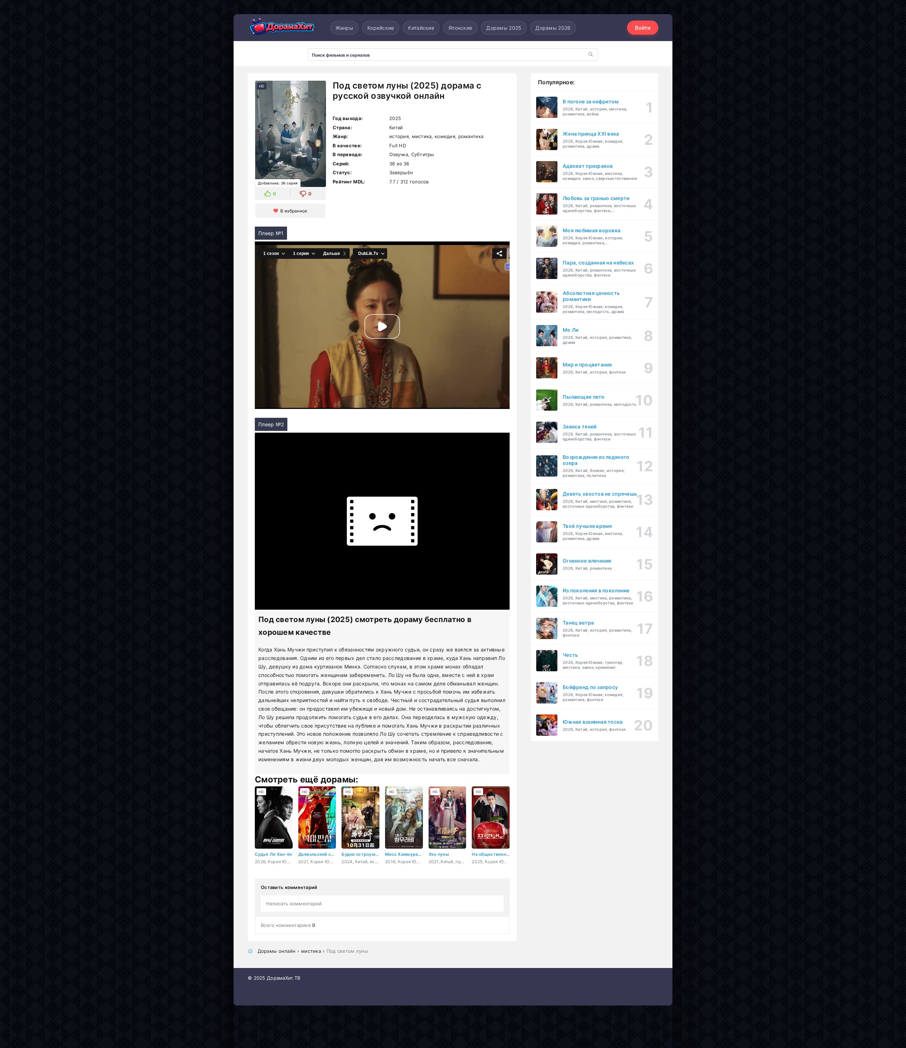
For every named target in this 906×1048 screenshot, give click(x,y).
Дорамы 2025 (503, 28)
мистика (311, 951)
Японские (460, 28)
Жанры (344, 28)
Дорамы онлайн (277, 951)
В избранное (293, 210)
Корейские (380, 28)
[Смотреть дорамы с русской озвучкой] (283, 28)
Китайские (421, 28)
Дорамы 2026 (552, 28)
